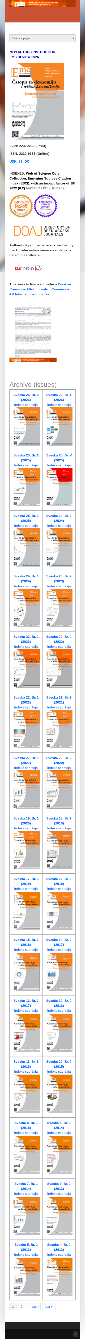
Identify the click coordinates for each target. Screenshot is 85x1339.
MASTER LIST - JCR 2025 (46, 188)
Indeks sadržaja (26, 405)
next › (34, 1306)
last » (49, 1306)
